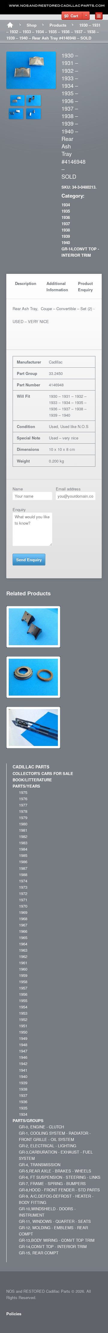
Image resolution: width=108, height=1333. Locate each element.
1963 (23, 950)
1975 (23, 792)
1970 (23, 906)
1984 (23, 849)
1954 (23, 1007)
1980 (23, 824)
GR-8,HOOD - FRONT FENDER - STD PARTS (59, 1190)
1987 (23, 868)
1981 (23, 830)
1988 (23, 874)
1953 (23, 1013)
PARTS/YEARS (26, 786)
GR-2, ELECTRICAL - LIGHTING (47, 1146)
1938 (66, 230)
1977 (23, 805)
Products (58, 25)
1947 (23, 1051)
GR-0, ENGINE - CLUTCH (41, 1127)
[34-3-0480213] (31, 85)
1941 (23, 1070)
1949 (23, 1038)
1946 (23, 1057)
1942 (23, 1063)
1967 (23, 925)
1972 (23, 893)
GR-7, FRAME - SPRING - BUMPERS (52, 1183)
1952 (23, 1019)
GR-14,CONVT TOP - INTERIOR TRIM (53, 1246)
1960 (23, 969)
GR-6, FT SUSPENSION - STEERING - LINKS (59, 1177)
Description (25, 283)
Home (10, 25)
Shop (32, 25)
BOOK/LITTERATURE (32, 780)
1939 (66, 236)
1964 (23, 944)
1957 (23, 988)
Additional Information (57, 286)
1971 (23, 900)
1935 (66, 211)
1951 (23, 1026)
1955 (23, 1000)
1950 (23, 1032)
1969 (23, 912)
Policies (13, 1314)
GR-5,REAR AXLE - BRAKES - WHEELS (55, 1171)
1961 (23, 963)
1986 (23, 861)
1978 (23, 811)
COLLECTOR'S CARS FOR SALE (43, 773)
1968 (23, 918)
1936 (66, 217)
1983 (23, 843)
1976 (23, 798)
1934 (66, 205)
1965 (23, 937)
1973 (23, 887)
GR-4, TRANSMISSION (39, 1164)
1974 (23, 881)
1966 (23, 931)
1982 (23, 836)
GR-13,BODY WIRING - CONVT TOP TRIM (56, 1240)
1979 (23, 817)
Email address (68, 489)
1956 (23, 994)
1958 (23, 981)
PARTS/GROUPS (28, 1120)
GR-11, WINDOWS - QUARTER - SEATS (55, 1221)
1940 (66, 242)
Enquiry (19, 509)
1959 (23, 975)
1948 (23, 1044)
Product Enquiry (85, 286)
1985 (23, 855)
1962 (23, 956)
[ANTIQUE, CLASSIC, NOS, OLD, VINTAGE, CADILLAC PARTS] (57, 5)
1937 (66, 223)
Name (18, 489)
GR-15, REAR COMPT (38, 1253)
